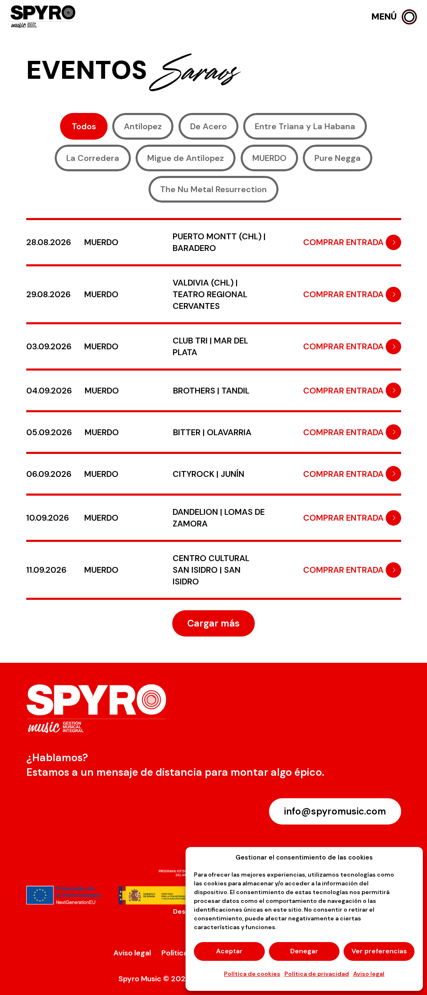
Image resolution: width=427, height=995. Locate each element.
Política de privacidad (316, 973)
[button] (394, 16)
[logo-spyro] (43, 17)
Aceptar (229, 951)
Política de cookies (252, 973)
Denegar (304, 951)
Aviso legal (368, 973)
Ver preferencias (379, 951)
